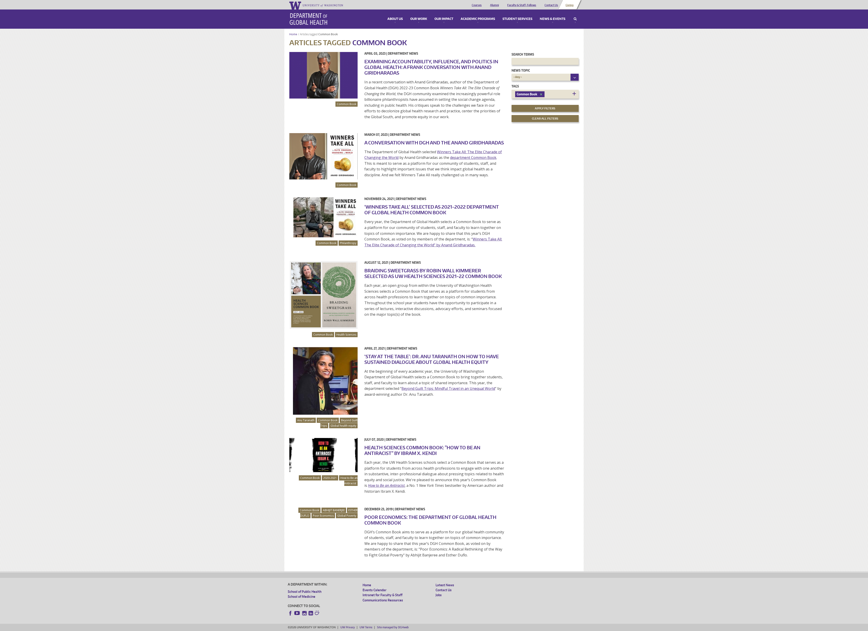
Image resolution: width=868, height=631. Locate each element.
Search (575, 19)
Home (293, 34)
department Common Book (473, 157)
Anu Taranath (305, 420)
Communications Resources (383, 600)
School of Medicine (301, 596)
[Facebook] (290, 613)
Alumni (494, 5)
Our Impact (443, 19)
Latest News (445, 585)
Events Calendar (375, 590)
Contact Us (551, 5)
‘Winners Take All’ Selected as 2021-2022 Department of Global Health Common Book (431, 209)
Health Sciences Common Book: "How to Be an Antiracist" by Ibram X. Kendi (422, 450)
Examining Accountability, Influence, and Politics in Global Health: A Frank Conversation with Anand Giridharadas (431, 67)
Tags (515, 86)
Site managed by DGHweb (393, 627)
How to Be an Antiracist (349, 480)
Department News (403, 53)
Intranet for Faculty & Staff (382, 595)
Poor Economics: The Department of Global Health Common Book (430, 520)
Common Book (328, 34)
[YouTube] (297, 613)
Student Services (517, 19)
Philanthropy (348, 243)
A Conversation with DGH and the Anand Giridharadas (434, 143)
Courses (477, 5)
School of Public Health (304, 591)
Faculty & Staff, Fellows (521, 5)
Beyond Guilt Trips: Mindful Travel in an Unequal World (448, 388)
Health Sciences (346, 335)
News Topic (521, 70)
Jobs (439, 595)
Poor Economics (323, 516)
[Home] (308, 19)
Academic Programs (478, 19)
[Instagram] (304, 613)
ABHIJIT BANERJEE (334, 510)
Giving (569, 5)
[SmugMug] (317, 613)
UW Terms (366, 627)
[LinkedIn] (311, 613)
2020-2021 (330, 478)
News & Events (552, 19)
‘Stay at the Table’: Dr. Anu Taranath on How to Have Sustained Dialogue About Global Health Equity (431, 359)
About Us (395, 19)
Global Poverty (346, 516)
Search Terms (523, 54)
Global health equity (343, 426)
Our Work (418, 19)
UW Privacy (347, 627)
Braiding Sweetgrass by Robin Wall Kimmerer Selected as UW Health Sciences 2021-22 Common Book (433, 273)
